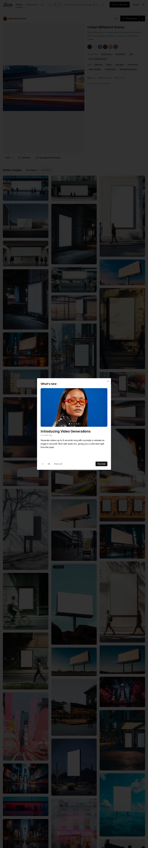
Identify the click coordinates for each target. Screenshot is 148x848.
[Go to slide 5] (78, 423)
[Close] (108, 381)
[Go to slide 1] (69, 423)
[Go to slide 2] (71, 423)
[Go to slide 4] (76, 423)
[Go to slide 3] (74, 423)
